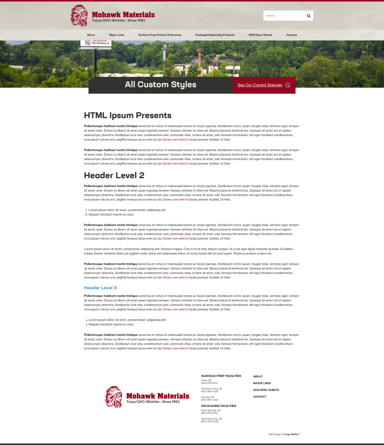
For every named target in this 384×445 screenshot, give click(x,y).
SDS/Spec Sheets (260, 35)
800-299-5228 (209, 422)
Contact (291, 35)
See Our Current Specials (260, 85)
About (91, 35)
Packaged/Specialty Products (215, 35)
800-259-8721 (209, 383)
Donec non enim (174, 139)
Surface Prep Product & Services (159, 35)
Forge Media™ (292, 434)
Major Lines (116, 35)
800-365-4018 (209, 392)
